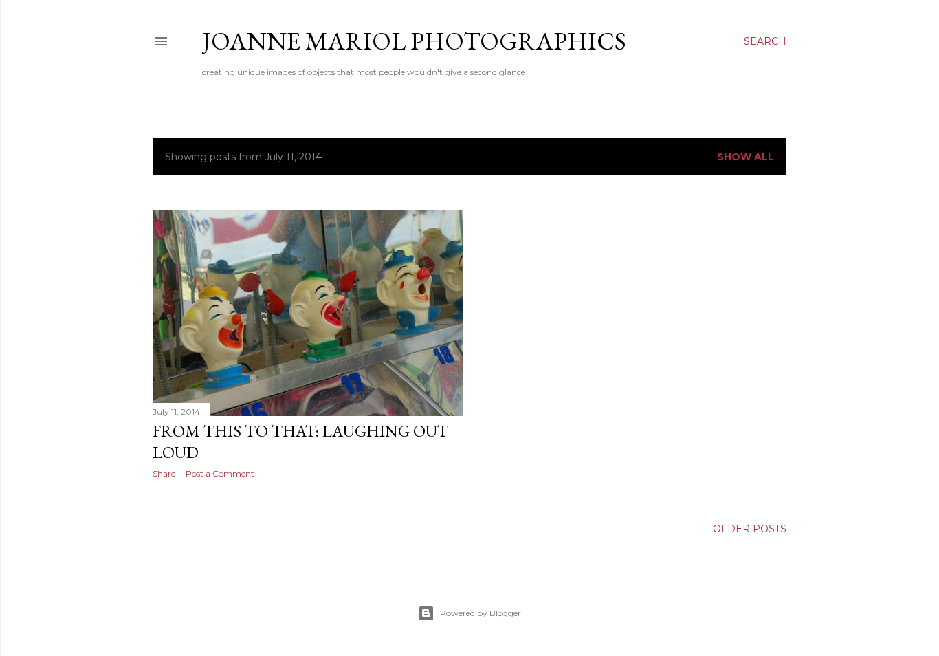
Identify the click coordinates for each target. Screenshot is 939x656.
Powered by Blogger (480, 613)
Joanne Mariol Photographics (414, 41)
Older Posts (749, 529)
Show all (745, 157)
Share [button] (164, 473)
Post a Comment (220, 473)
